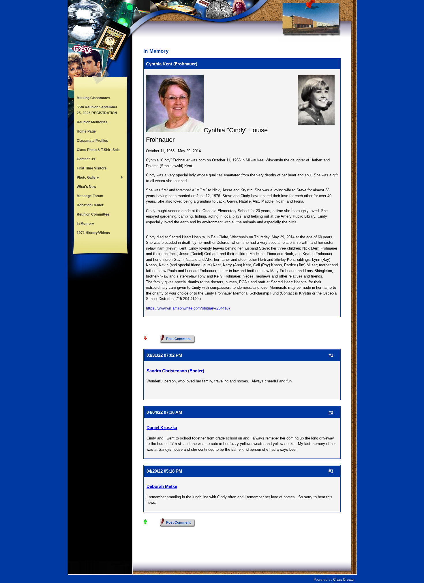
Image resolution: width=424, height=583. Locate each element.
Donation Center (90, 205)
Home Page (86, 131)
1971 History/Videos (93, 233)
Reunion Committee (93, 214)
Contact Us (86, 159)
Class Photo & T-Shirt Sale (98, 150)
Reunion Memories (92, 122)
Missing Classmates (93, 98)
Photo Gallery (86, 178)
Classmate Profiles (92, 141)
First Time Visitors (92, 168)
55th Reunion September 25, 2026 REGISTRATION (97, 110)
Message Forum (90, 196)
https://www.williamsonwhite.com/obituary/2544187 (188, 308)
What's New (86, 187)
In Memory (85, 224)
